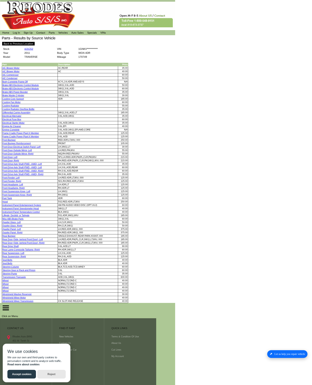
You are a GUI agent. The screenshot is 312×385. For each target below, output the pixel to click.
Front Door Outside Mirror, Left (17, 150)
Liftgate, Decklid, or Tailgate (15, 215)
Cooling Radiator (10, 105)
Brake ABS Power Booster (15, 92)
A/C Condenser (10, 78)
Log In (16, 32)
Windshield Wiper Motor (14, 297)
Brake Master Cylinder (13, 95)
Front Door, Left (9, 157)
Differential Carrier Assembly (16, 112)
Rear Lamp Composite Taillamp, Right (21, 249)
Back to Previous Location (18, 43)
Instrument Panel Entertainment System (21, 205)
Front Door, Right (10, 160)
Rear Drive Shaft (10, 246)
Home (5, 32)
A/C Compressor (10, 75)
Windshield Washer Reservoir (17, 294)
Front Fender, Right (11, 181)
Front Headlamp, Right (13, 188)
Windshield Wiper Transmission (17, 301)
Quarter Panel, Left (11, 229)
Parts (52, 32)
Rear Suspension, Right (14, 256)
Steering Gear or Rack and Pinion (18, 270)
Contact (40, 32)
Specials (92, 32)
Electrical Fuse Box (11, 119)
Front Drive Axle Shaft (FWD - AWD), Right (22, 171)
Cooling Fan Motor (11, 102)
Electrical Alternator (11, 116)
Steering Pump (9, 273)
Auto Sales (77, 32)
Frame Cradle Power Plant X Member (20, 133)
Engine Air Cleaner (11, 126)
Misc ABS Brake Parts (12, 219)
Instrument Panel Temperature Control (21, 212)
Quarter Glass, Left (11, 222)
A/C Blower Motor (11, 68)
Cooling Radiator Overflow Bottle (18, 109)
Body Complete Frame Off (15, 81)
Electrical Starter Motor (13, 123)
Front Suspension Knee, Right (17, 195)
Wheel (5, 280)
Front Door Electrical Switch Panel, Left (21, 147)
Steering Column (10, 267)
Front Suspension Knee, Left (16, 191)
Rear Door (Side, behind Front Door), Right (23, 243)
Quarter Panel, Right (12, 232)
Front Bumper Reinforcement (16, 143)
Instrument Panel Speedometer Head (20, 208)
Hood (5, 201)
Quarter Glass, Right (12, 225)
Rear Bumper (9, 236)
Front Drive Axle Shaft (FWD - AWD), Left (22, 164)
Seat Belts (7, 260)
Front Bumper (9, 140)
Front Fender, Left (11, 177)
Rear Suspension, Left (13, 253)
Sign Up (28, 32)
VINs (103, 32)
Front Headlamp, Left (12, 184)
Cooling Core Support (13, 99)
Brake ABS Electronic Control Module (20, 85)
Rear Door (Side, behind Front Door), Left (22, 239)
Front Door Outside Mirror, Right (17, 153)
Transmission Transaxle (14, 277)
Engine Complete (11, 129)
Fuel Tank (7, 198)
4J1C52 (28, 48)
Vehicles (63, 32)
